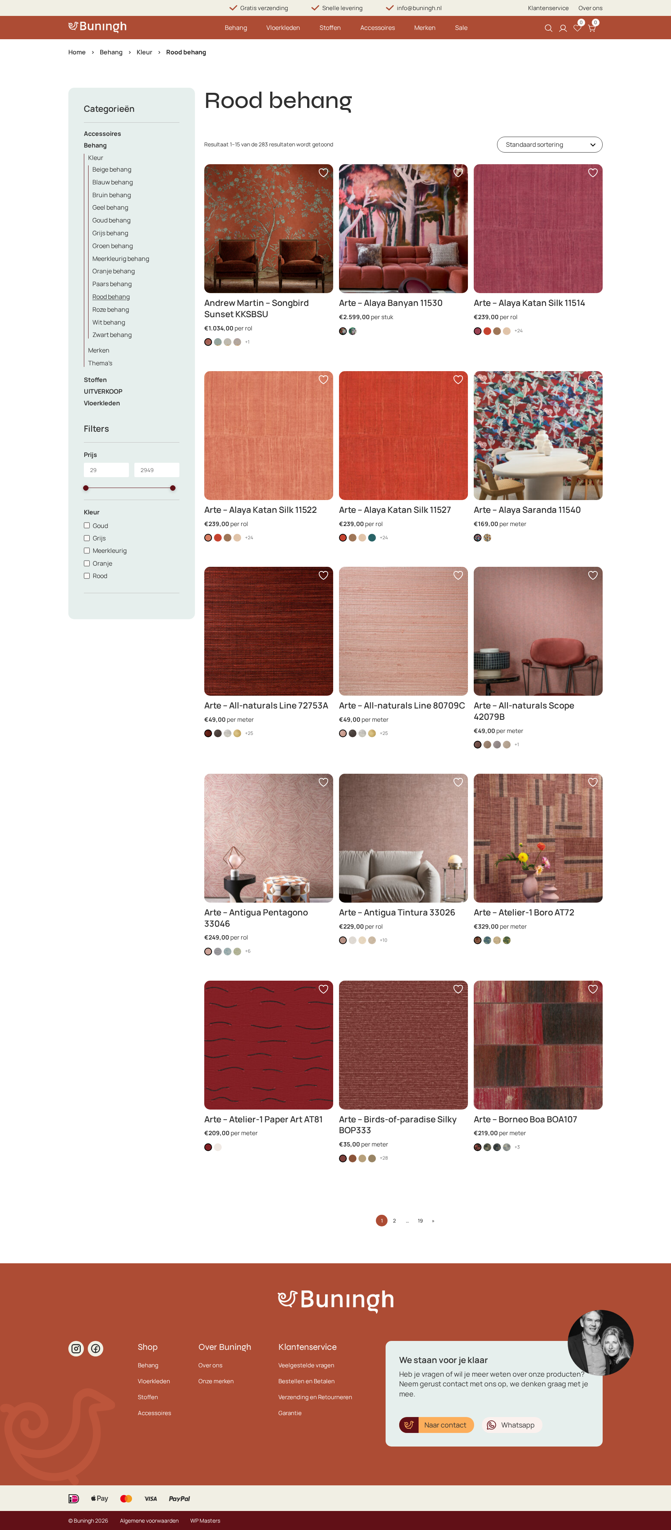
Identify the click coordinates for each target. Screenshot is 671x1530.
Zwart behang (112, 334)
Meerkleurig (110, 550)
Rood (100, 575)
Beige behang (111, 169)
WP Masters (205, 1520)
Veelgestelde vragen (306, 1365)
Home (77, 52)
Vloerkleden (283, 27)
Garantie (290, 1413)
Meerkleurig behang (120, 258)
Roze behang (110, 309)
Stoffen (330, 27)
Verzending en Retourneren (315, 1397)
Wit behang (108, 322)
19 (420, 1220)
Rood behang (111, 296)
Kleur (144, 52)
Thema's (100, 363)
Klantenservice (548, 8)
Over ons (591, 8)
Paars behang (112, 284)
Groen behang (112, 245)
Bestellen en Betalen (306, 1381)
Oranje (102, 563)
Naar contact (445, 1424)
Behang (236, 27)
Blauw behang (112, 182)
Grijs (99, 538)
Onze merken (216, 1381)
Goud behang (111, 220)
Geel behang (110, 207)
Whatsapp (518, 1424)
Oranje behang (113, 271)
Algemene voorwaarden (149, 1520)
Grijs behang (110, 233)
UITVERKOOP (103, 391)
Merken (425, 27)
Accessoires (377, 27)
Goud (100, 525)
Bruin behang (111, 195)
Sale (461, 27)
